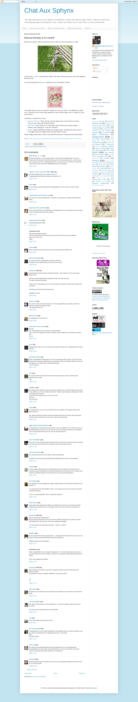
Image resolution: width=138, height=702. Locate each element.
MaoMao (31, 533)
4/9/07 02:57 (32, 653)
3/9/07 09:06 (32, 320)
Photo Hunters (104, 158)
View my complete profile (99, 60)
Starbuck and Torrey (35, 220)
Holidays (97, 144)
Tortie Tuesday (103, 175)
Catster (36, 76)
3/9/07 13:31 (32, 434)
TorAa (31, 407)
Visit (98, 253)
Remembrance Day (99, 162)
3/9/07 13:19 (32, 419)
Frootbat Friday (97, 142)
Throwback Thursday (98, 172)
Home (25, 28)
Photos (44, 146)
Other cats (103, 156)
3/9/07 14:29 (32, 475)
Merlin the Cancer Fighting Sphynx (101, 102)
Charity (105, 129)
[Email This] (34, 144)
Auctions (94, 121)
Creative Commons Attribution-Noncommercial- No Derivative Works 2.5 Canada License (101, 298)
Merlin (95, 152)
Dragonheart (98, 137)
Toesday (104, 174)
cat (74, 138)
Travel (112, 176)
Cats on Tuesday (104, 127)
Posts (96, 68)
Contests (107, 130)
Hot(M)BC (32, 387)
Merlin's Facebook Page (56, 28)
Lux (30, 618)
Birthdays (111, 121)
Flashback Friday (106, 140)
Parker (31, 247)
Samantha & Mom (34, 357)
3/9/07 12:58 (32, 401)
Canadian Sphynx (59, 138)
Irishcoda (32, 659)
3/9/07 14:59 (32, 509)
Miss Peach (31, 125)
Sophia (30, 130)
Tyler (30, 344)
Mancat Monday (46, 138)
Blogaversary (108, 123)
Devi (109, 132)
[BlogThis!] (36, 144)
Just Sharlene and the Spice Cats (39, 195)
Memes (108, 150)
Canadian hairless (68, 138)
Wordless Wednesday (100, 183)
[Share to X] (38, 144)
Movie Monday (109, 152)
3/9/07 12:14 (32, 367)
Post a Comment (32, 669)
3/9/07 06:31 (32, 214)
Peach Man (32, 589)
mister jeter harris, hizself (37, 326)
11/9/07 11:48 (33, 666)
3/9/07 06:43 (32, 225)
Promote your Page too (98, 106)
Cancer (104, 125)
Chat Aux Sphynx (49, 10)
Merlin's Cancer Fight (37, 28)
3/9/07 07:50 (32, 241)
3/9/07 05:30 (32, 189)
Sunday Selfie (103, 168)
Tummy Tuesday (101, 177)
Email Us (88, 28)
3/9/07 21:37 (32, 639)
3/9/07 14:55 (32, 497)
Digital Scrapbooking (74, 28)
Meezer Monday (101, 148)
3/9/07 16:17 (32, 543)
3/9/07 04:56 (32, 179)
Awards (31, 146)
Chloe (110, 129)
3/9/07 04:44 (32, 166)
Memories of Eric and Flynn (37, 208)
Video (112, 179)
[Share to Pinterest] (42, 144)
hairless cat (79, 138)
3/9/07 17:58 (32, 596)
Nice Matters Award (32, 138)
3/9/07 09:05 (32, 310)
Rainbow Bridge (109, 161)
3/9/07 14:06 (32, 461)
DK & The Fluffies (34, 440)
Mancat (39, 138)
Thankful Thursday (107, 170)
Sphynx (52, 138)
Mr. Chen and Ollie (34, 628)
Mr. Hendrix (32, 481)
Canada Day (95, 125)
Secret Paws (102, 164)
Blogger (95, 688)
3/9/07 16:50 (32, 561)
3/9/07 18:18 (32, 612)
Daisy (31, 184)
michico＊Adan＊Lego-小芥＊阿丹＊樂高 (41, 172)
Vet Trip (103, 179)
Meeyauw (42, 82)
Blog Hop (98, 123)
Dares (103, 132)
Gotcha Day (110, 142)
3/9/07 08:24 (32, 252)
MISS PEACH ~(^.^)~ (35, 156)
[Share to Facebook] (40, 144)
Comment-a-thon (96, 130)
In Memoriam (109, 144)
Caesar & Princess (34, 121)
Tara (30, 373)
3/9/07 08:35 (32, 265)
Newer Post (28, 673)
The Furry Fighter (34, 601)
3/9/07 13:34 (32, 446)
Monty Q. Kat (33, 315)
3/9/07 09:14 (32, 338)
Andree (31, 466)
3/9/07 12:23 (32, 382)
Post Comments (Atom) (39, 676)
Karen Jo (32, 645)
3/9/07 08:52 (32, 295)
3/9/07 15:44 (32, 527)
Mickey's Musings (34, 258)
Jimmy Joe (32, 301)
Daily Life (95, 132)
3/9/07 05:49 (32, 202)
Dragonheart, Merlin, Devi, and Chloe (103, 47)
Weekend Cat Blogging (103, 181)
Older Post (82, 673)
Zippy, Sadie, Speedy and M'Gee (39, 425)
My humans (99, 154)
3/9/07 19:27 (32, 623)
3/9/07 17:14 (32, 583)
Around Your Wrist (34, 452)
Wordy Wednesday (97, 185)
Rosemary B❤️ (33, 270)
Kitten (97, 146)
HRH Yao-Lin (33, 502)
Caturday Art (96, 129)
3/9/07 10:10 (32, 351)
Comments (98, 71)
